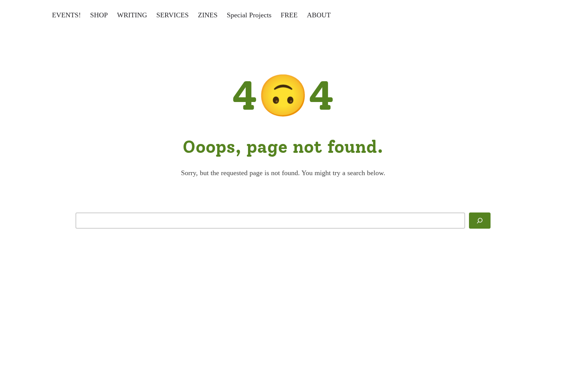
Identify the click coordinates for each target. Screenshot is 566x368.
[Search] (480, 220)
